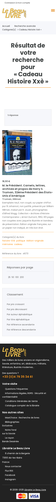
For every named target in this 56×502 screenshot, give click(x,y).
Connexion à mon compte (17, 2)
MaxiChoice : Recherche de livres (21, 417)
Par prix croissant (15, 304)
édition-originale (35, 240)
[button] (52, 10)
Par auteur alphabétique (19, 314)
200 (21, 277)
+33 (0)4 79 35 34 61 (17, 377)
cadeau (18, 244)
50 (12, 277)
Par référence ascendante (20, 324)
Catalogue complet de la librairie (21, 405)
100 (16, 277)
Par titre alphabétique (18, 319)
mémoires (8, 244)
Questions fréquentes (16, 388)
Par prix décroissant (17, 309)
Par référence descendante (21, 329)
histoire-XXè (9, 240)
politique (21, 240)
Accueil (6, 26)
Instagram (10, 479)
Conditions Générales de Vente (21, 401)
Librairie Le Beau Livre (35, 489)
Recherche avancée (25, 26)
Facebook (9, 475)
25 (8, 277)
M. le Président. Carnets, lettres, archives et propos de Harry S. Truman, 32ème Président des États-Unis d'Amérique (27, 191)
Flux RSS (8, 470)
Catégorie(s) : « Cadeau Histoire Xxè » (21, 29)
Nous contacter (12, 466)
